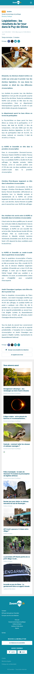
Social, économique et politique (11, 14)
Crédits (4, 658)
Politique (9, 16)
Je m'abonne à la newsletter (17, 643)
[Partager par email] (15, 41)
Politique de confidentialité (9, 664)
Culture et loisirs (17, 624)
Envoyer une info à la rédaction (10, 615)
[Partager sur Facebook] (8, 41)
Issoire (9, 11)
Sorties (4, 632)
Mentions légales (6, 661)
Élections (4, 16)
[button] (31, 2)
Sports (17, 628)
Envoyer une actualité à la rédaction (18, 350)
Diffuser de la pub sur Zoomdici (10, 613)
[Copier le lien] (18, 41)
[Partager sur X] (12, 41)
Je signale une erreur (17, 354)
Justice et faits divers (17, 626)
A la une (17, 620)
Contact (4, 610)
